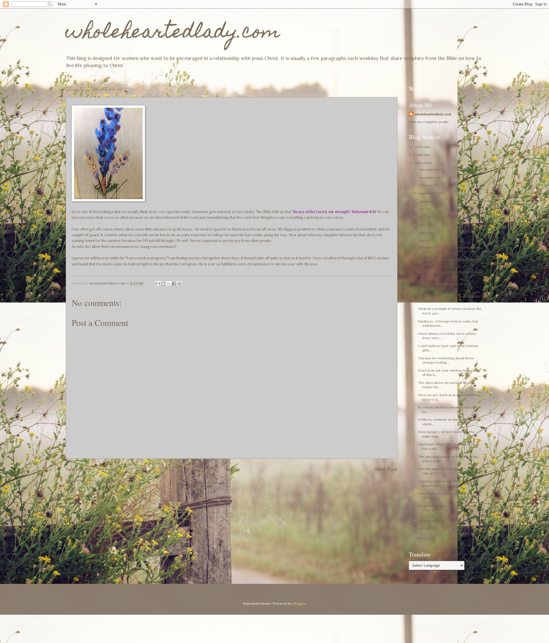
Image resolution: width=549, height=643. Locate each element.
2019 (419, 147)
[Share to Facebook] (174, 284)
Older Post (385, 469)
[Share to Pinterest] (179, 284)
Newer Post (79, 469)
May (423, 225)
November (427, 177)
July (422, 209)
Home (233, 469)
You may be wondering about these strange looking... (446, 360)
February (427, 520)
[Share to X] (169, 284)
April (423, 233)
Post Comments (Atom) (105, 480)
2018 (419, 155)
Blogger (299, 603)
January (425, 528)
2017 (419, 163)
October (426, 185)
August (425, 201)
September (428, 193)
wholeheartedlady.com (173, 33)
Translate (448, 572)
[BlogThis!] (163, 284)
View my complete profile (429, 122)
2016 (419, 538)
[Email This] (158, 284)
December (428, 169)
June (423, 217)
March (424, 241)
